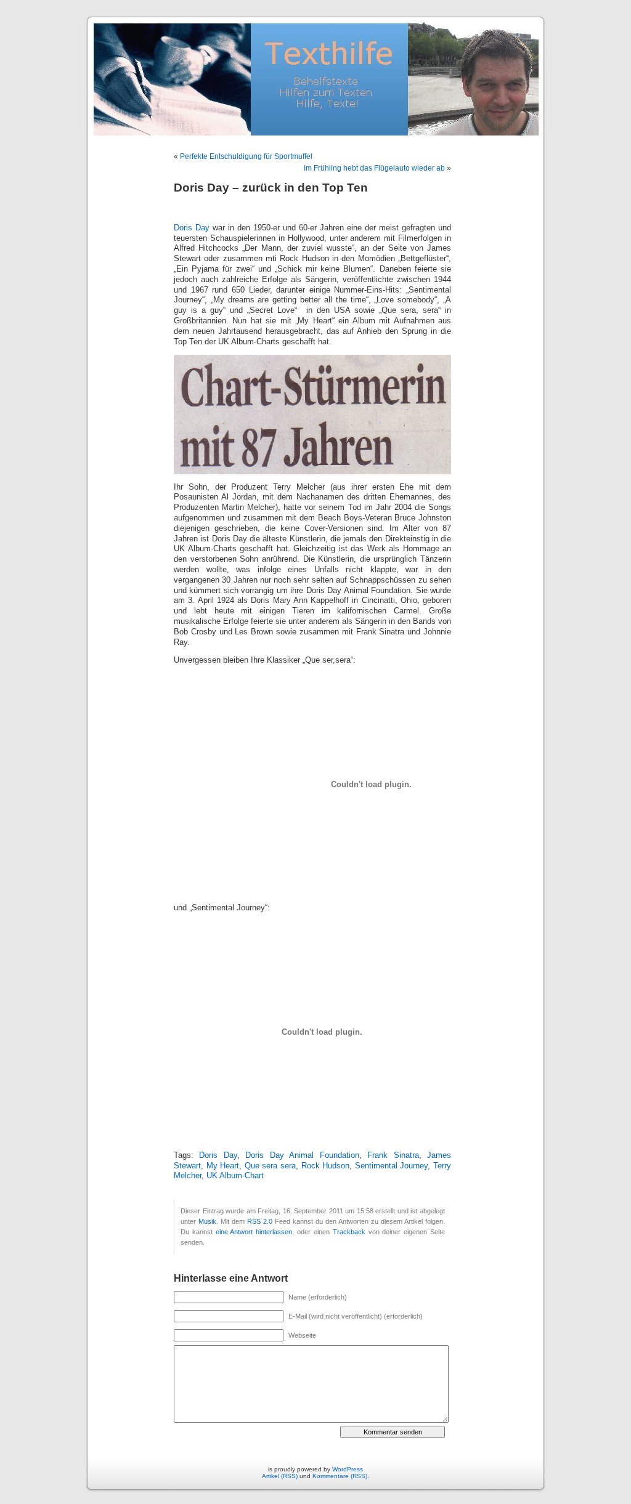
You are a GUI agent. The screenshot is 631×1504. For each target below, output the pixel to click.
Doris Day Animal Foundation (302, 1155)
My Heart (223, 1166)
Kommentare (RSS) (339, 1476)
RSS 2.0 (259, 1221)
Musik (207, 1221)
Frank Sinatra (392, 1155)
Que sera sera (270, 1166)
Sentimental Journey (391, 1166)
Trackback (349, 1231)
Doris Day (192, 228)
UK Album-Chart (235, 1175)
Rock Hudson (325, 1166)
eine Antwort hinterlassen (254, 1231)
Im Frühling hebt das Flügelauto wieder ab (374, 168)
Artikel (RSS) (280, 1476)
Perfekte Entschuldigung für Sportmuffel (246, 156)
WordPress (347, 1469)
